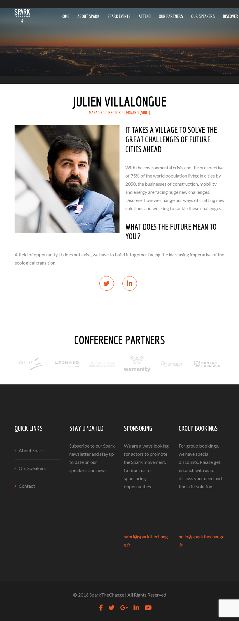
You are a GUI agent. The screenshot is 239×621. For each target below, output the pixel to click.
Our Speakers (203, 16)
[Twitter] (111, 607)
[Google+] (124, 607)
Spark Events (119, 16)
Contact (27, 486)
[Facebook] (101, 607)
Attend (145, 16)
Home (65, 16)
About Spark (88, 16)
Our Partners (171, 16)
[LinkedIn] (136, 607)
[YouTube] (148, 607)
